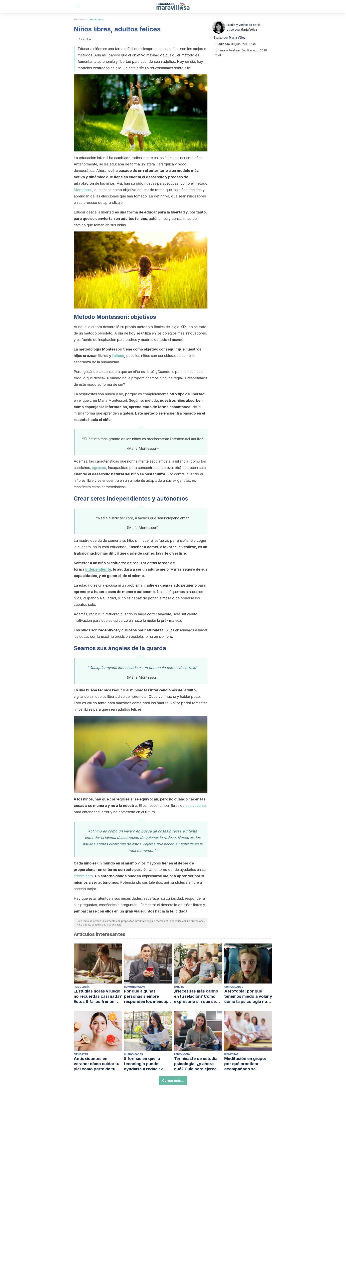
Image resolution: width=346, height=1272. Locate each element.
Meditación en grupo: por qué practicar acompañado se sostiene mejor (245, 1064)
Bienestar (80, 19)
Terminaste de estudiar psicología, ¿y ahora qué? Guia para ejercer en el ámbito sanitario (196, 1064)
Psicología (82, 986)
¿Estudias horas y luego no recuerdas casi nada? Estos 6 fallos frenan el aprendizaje (98, 996)
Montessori (83, 190)
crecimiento (83, 876)
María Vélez (248, 29)
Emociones (97, 19)
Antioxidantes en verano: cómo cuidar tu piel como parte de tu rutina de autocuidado (96, 1064)
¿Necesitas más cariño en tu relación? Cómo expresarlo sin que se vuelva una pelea (196, 996)
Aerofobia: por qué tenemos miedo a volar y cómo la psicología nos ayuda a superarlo (248, 996)
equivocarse (195, 805)
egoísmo (99, 468)
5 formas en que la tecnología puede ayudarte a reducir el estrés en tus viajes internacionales (144, 1064)
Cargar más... (173, 1081)
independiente (98, 569)
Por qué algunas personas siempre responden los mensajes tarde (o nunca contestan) (147, 996)
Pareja (179, 986)
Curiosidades (233, 986)
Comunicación (134, 986)
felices (118, 356)
